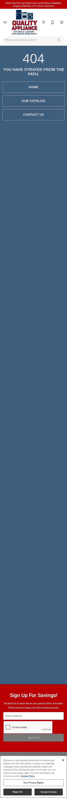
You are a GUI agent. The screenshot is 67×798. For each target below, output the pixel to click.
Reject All (17, 792)
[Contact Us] (53, 22)
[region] (33, 777)
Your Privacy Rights (33, 782)
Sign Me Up (33, 737)
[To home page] (24, 22)
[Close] (63, 760)
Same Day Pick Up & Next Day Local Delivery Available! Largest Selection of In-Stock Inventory (33, 4)
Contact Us (33, 114)
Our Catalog (33, 101)
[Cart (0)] (62, 22)
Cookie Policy (28, 776)
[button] (5, 22)
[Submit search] (58, 40)
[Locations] (43, 22)
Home (33, 87)
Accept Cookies (49, 792)
